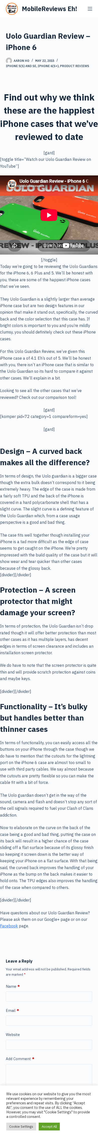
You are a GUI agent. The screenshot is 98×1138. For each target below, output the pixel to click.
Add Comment (20, 1058)
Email (12, 1010)
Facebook (9, 925)
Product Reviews (74, 66)
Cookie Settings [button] (21, 1126)
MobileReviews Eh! (49, 9)
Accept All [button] (49, 1126)
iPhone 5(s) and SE (21, 66)
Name (13, 986)
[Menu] (90, 9)
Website (13, 1034)
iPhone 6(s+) (48, 66)
